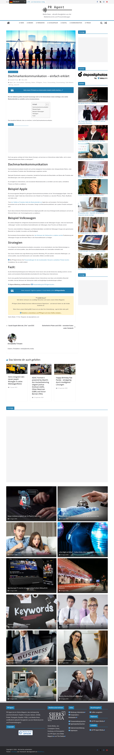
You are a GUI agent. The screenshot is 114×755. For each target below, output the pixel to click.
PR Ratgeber (39, 82)
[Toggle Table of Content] (46, 104)
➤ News (21, 23)
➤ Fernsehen (40, 23)
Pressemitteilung (60, 82)
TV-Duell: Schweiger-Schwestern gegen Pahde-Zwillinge (26, 552)
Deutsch (15, 2)
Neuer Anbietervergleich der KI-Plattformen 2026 (24, 516)
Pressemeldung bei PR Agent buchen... (44, 284)
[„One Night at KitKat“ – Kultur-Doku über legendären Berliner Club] (83, 539)
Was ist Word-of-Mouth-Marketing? (71, 696)
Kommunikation (20, 82)
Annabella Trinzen (13, 80)
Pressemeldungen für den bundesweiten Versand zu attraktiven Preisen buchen (46, 260)
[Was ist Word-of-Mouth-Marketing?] (83, 683)
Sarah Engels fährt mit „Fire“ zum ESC (21, 325)
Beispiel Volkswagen (38, 111)
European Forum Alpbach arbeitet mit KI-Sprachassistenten (79, 516)
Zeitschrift (16, 85)
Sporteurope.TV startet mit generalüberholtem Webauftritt (27, 588)
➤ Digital (64, 23)
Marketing (27, 82)
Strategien (35, 113)
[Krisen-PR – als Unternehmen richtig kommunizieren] (83, 611)
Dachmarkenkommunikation (40, 107)
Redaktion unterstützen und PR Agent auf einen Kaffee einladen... (41, 313)
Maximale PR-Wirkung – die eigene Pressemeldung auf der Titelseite (30, 660)
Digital (11, 82)
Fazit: (34, 115)
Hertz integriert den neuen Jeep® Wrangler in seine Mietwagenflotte (16, 380)
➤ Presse (88, 23)
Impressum (73, 730)
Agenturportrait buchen (77, 724)
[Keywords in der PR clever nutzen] (31, 611)
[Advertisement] (41, 140)
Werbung (11, 85)
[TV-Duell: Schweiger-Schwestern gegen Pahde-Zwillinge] (31, 539)
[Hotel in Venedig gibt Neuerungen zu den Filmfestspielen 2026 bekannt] (83, 575)
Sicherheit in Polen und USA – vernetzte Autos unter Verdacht (57, 327)
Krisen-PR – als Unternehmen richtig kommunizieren (76, 624)
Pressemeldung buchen (78, 721)
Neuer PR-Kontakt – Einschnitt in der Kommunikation (77, 660)
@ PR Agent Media (97, 721)
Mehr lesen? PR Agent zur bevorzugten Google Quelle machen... (43, 90)
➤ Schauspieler (52, 23)
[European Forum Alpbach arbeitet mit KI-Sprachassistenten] (83, 503)
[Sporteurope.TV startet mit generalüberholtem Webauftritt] (31, 575)
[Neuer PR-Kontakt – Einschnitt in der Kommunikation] (83, 647)
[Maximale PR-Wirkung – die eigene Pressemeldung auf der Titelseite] (31, 647)
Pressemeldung (51, 82)
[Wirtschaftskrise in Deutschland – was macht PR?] (31, 683)
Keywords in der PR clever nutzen (19, 624)
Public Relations (69, 82)
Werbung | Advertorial (77, 712)
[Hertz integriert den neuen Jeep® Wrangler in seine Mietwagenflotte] (17, 365)
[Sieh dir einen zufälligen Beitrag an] (105, 23)
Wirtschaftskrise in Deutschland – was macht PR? (24, 696)
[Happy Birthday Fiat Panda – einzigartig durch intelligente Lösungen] (64, 365)
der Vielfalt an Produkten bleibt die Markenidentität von (26, 202)
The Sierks (60, 736)
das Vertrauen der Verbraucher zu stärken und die (49, 235)
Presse (45, 82)
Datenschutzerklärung (77, 728)
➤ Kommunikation (76, 23)
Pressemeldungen (13, 72)
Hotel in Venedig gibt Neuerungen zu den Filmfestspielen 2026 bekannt (80, 587)
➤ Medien (30, 23)
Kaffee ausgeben (96, 712)
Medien (33, 82)
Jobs (15, 82)
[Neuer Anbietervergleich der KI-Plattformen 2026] (31, 503)
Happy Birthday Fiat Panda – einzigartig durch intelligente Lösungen (64, 381)
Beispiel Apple (36, 109)
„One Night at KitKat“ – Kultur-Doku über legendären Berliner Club (81, 552)
